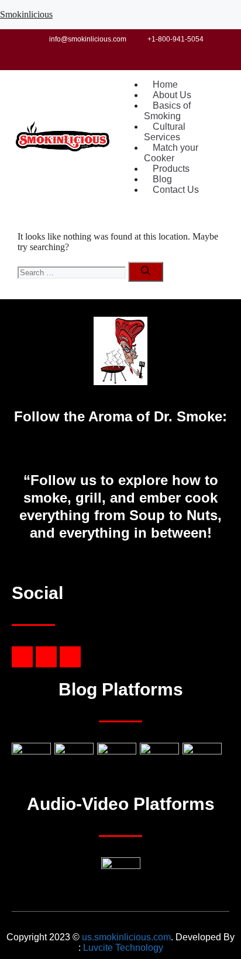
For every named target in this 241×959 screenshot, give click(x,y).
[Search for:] (73, 272)
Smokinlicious (26, 14)
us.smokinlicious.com (126, 937)
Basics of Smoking (167, 111)
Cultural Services (164, 132)
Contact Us (176, 190)
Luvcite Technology (123, 948)
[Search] (145, 272)
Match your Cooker (171, 153)
